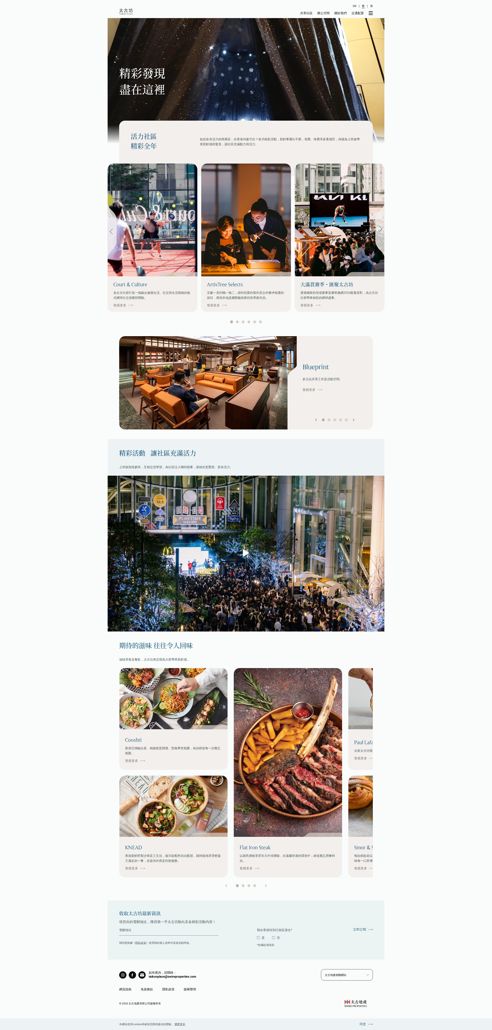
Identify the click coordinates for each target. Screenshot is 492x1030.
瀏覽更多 (180, 1024)
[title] (122, 975)
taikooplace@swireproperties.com (172, 976)
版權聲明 (190, 989)
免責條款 (147, 989)
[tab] (231, 321)
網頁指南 (125, 989)
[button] (316, 420)
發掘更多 (119, 305)
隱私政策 (140, 943)
